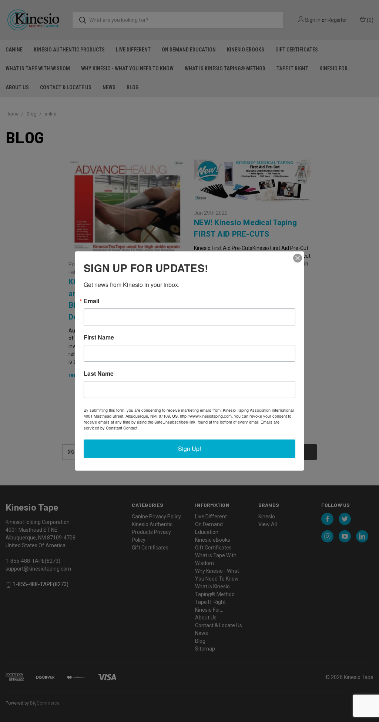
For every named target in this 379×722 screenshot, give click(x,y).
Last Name (99, 374)
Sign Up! (189, 448)
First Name (99, 337)
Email (91, 301)
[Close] (297, 258)
